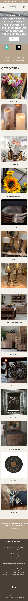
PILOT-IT (4, 595)
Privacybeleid (11, 595)
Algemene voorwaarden (20, 595)
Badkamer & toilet (14, 449)
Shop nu (14, 39)
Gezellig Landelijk (11, 593)
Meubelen (13, 354)
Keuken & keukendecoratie (13, 322)
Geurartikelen (13, 164)
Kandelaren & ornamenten (13, 291)
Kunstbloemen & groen (13, 196)
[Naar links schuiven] (10, 52)
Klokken (13, 481)
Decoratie (13, 101)
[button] (3, 7)
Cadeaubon (13, 512)
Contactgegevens (9, 597)
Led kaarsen (14, 133)
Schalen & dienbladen (13, 228)
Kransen (13, 386)
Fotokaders (13, 417)
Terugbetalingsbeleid (19, 597)
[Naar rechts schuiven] (17, 52)
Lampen (13, 259)
